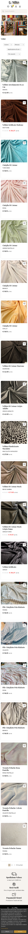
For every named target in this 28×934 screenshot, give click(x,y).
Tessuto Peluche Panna (11, 848)
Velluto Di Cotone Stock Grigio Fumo (11, 528)
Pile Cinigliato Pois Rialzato (13, 607)
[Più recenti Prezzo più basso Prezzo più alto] (14, 54)
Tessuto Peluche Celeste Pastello (12, 809)
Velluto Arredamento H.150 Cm (13, 86)
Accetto (20, 931)
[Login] (16, 7)
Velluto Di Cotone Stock (11, 486)
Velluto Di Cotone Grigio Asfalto (12, 407)
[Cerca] (3, 11)
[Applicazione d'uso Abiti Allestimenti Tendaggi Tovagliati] (14, 49)
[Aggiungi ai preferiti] (24, 62)
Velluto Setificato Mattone (12, 125)
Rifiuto (7, 931)
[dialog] (14, 921)
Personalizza (4, 928)
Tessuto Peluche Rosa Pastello (11, 769)
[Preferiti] (8, 7)
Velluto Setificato (9, 567)
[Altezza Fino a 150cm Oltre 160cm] (19, 44)
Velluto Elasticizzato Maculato (10, 447)
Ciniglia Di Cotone (9, 165)
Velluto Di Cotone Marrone (13, 366)
